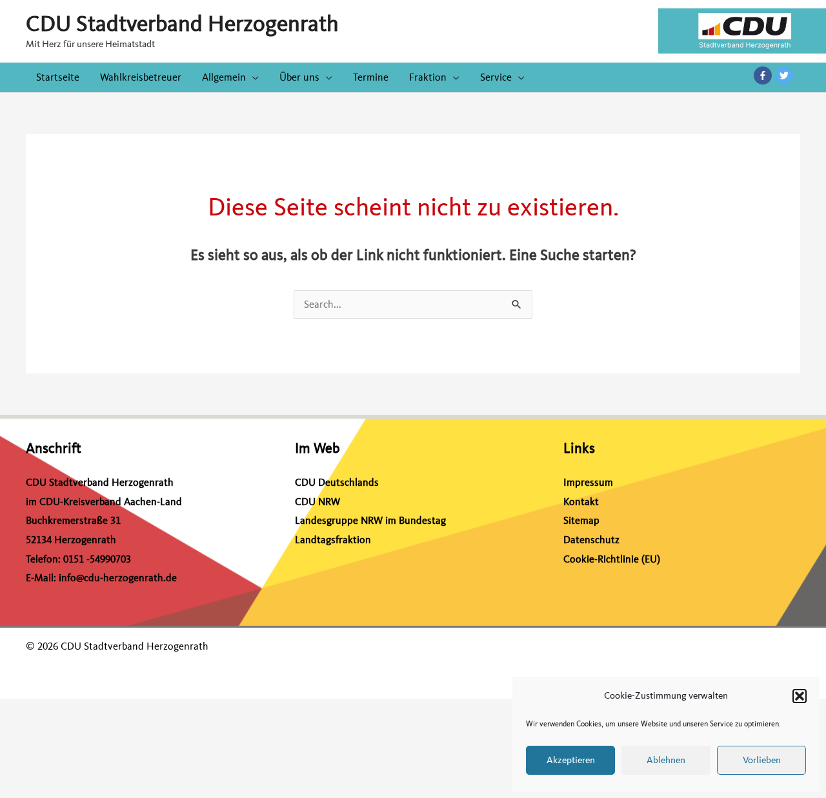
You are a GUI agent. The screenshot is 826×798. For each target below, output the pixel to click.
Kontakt (581, 502)
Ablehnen (666, 760)
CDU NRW (317, 502)
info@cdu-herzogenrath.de (118, 578)
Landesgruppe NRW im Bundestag (370, 520)
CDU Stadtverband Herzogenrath (182, 24)
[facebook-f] (764, 75)
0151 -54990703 (97, 559)
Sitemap (581, 520)
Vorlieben (762, 760)
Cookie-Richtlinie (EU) (611, 559)
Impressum (588, 482)
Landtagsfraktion (333, 540)
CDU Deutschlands (337, 482)
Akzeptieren (571, 760)
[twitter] (784, 75)
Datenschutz (591, 540)
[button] (799, 696)
